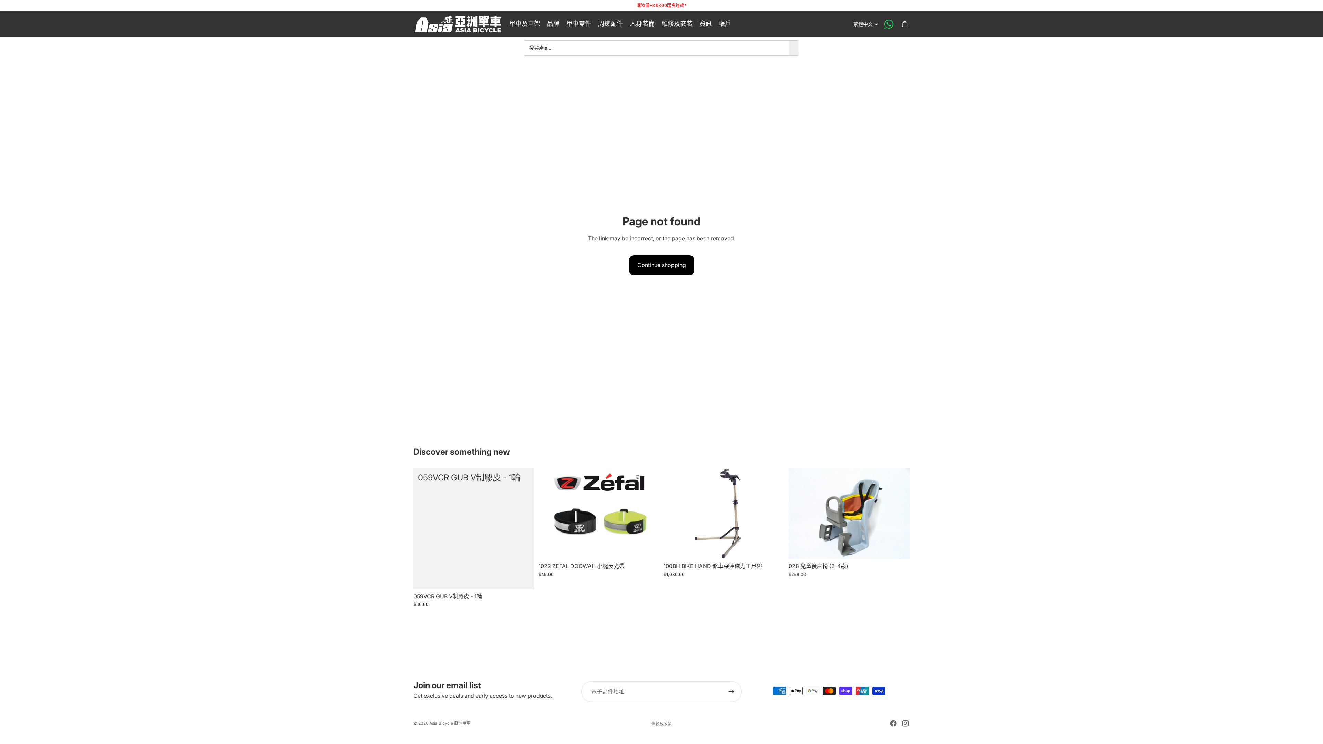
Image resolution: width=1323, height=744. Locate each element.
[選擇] (649, 548)
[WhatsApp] (889, 24)
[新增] (523, 578)
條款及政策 (661, 723)
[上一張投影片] (549, 513)
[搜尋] (794, 48)
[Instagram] (905, 723)
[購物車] (904, 24)
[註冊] (731, 691)
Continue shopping (661, 264)
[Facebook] (893, 723)
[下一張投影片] (649, 513)
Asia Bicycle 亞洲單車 (450, 723)
